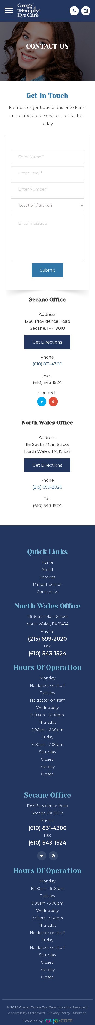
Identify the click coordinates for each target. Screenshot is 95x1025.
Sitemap (80, 1013)
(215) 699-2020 (47, 487)
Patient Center (47, 584)
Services (47, 577)
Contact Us (47, 592)
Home (47, 562)
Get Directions (47, 342)
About (47, 570)
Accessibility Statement (26, 1013)
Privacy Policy (59, 1013)
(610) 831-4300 (47, 364)
